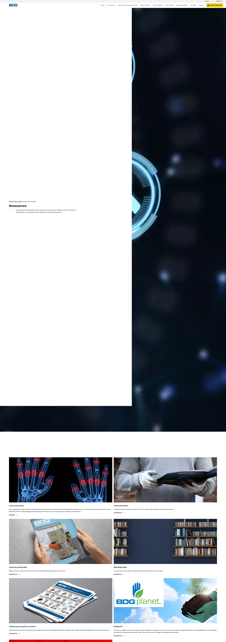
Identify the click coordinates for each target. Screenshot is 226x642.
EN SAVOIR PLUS (13, 574)
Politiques (201, 5)
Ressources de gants (182, 5)
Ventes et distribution (158, 5)
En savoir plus (118, 512)
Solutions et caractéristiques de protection (128, 5)
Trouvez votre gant (216, 5)
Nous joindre (193, 5)
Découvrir (12, 515)
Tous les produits (111, 5)
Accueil (102, 5)
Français (207, 1)
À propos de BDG (170, 5)
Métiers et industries (145, 5)
